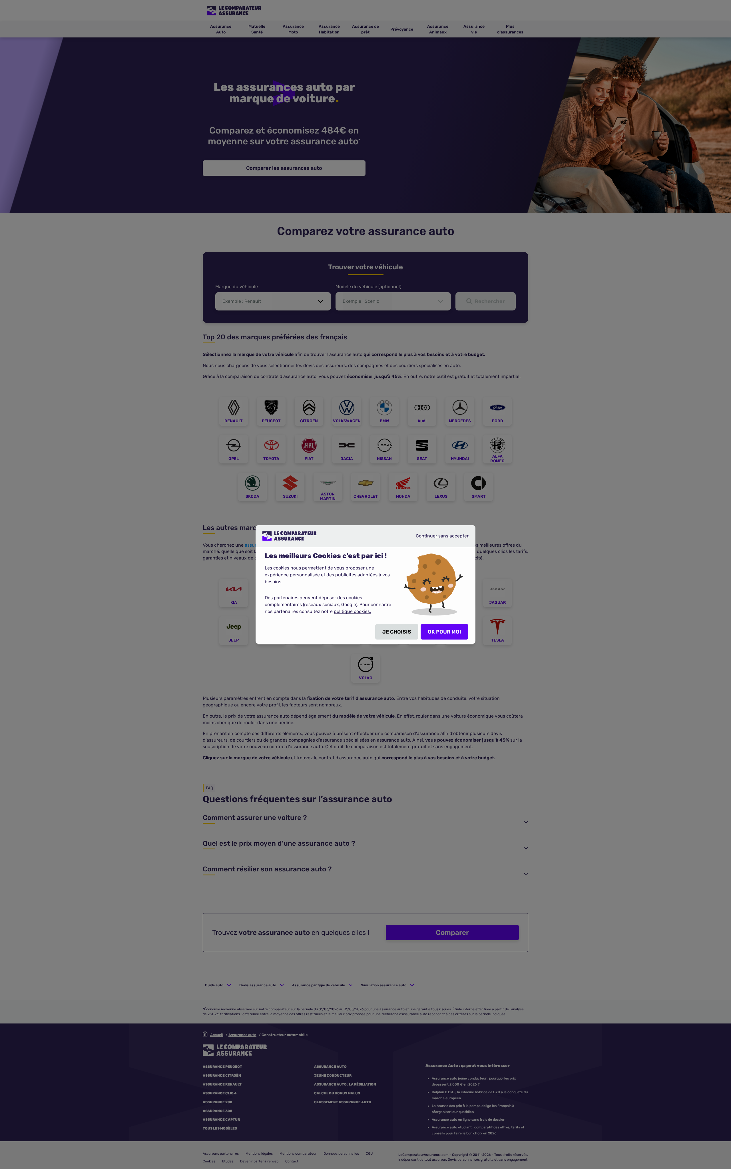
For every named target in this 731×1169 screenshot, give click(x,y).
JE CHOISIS (396, 632)
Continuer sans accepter (437, 538)
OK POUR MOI (444, 632)
